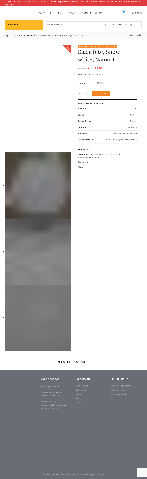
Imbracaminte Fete (44, 35)
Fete (51, 13)
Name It (105, 59)
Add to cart (101, 93)
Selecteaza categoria (116, 24)
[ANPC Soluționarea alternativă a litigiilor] (125, 418)
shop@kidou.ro (29, 1)
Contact (99, 13)
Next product (138, 35)
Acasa (42, 13)
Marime (81, 83)
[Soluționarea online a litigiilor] (125, 447)
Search (138, 25)
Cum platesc (82, 390)
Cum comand (82, 386)
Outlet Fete (28, 35)
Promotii (86, 13)
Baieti (61, 13)
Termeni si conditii (119, 394)
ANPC (113, 398)
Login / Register (116, 13)
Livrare (79, 394)
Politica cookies (118, 390)
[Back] (8, 35)
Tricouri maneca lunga (63, 35)
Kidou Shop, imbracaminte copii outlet (68, 474)
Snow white (132, 127)
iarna (85, 162)
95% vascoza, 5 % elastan (125, 133)
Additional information (90, 103)
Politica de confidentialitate (123, 386)
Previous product (131, 35)
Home (19, 35)
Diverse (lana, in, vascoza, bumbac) (121, 139)
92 (136, 108)
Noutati (73, 13)
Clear (102, 83)
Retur (78, 398)
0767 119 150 (13, 1)
